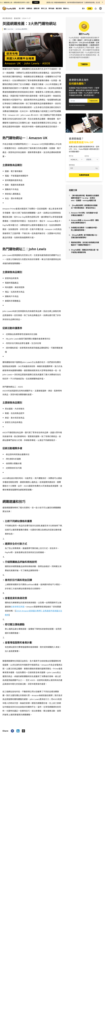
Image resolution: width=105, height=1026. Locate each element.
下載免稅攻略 (93, 101)
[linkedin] (18, 730)
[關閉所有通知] (102, 2)
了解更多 (35, 2)
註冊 (89, 8)
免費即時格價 (84, 175)
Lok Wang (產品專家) (21, 29)
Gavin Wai (10, 29)
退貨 (43, 606)
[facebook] (12, 731)
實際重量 (72, 165)
